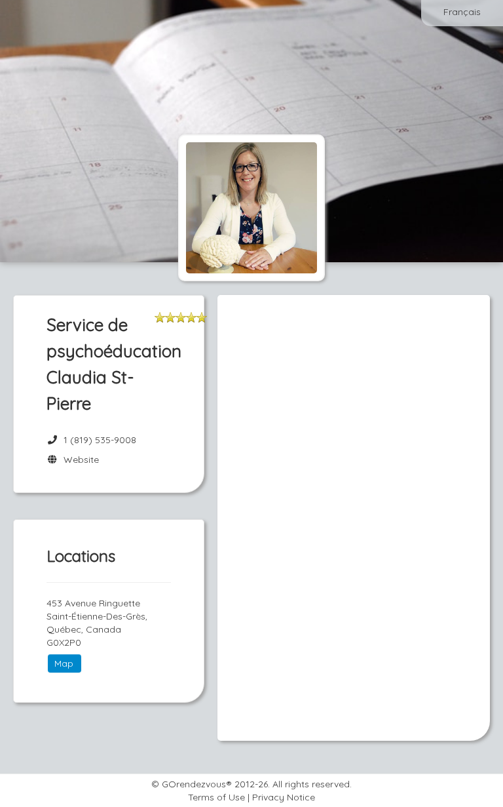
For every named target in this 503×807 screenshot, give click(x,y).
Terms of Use (216, 797)
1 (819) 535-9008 (100, 440)
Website (78, 459)
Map (63, 663)
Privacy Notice (283, 797)
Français (462, 12)
